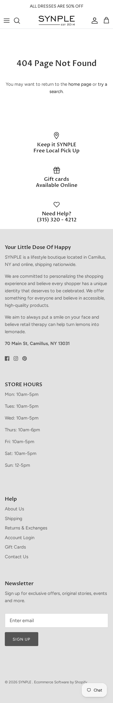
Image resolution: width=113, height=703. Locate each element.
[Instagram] (16, 358)
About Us (14, 509)
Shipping (13, 518)
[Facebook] (7, 358)
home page (79, 84)
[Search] (20, 20)
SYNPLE (25, 682)
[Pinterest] (24, 358)
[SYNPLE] (57, 20)
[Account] (93, 20)
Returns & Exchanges (26, 528)
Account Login (19, 537)
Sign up (21, 639)
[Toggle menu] (6, 20)
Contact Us (16, 556)
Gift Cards (15, 547)
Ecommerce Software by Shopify (60, 682)
